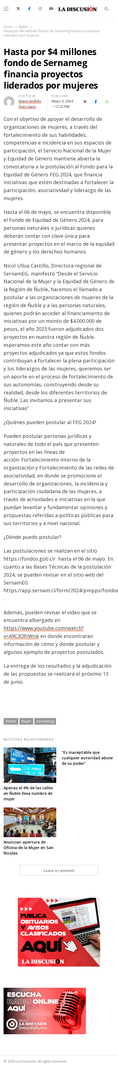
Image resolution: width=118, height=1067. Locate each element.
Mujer (26, 721)
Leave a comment (59, 870)
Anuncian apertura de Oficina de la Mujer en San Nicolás (29, 847)
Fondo (11, 721)
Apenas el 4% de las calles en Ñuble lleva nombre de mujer (28, 793)
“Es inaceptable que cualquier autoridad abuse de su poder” (87, 758)
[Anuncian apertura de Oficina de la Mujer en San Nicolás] (30, 810)
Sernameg (45, 721)
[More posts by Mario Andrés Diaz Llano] (9, 99)
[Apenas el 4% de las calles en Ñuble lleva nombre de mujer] (30, 750)
